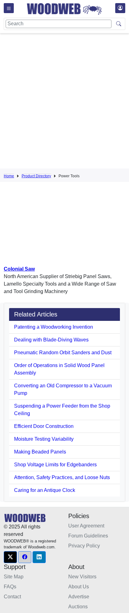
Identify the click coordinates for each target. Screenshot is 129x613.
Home (9, 176)
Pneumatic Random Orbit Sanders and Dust (62, 352)
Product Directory (36, 176)
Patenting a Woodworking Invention (53, 327)
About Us (78, 586)
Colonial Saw (19, 269)
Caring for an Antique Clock (44, 490)
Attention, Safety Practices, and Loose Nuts (62, 477)
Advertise (78, 596)
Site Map (13, 576)
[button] (10, 557)
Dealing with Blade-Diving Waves (51, 339)
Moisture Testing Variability (44, 439)
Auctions (78, 606)
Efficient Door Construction (44, 426)
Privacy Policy (84, 545)
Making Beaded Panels (40, 451)
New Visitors (82, 576)
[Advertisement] (64, 102)
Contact (12, 596)
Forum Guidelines (88, 535)
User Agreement (86, 525)
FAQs (10, 586)
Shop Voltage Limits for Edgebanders (55, 464)
